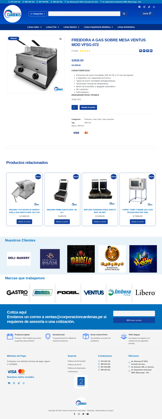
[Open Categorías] (44, 13)
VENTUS (87, 123)
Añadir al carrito (88, 107)
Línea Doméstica (126, 27)
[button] (60, 39)
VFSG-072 (76, 99)
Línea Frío (51, 27)
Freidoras (88, 119)
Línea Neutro (70, 27)
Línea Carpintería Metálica (97, 27)
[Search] (124, 13)
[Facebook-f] (74, 414)
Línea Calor (33, 27)
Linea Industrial (108, 119)
